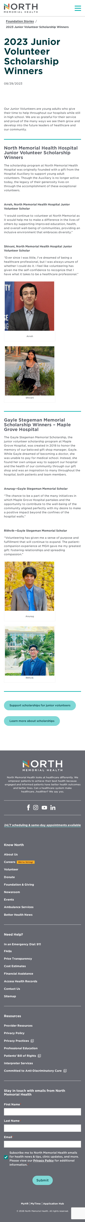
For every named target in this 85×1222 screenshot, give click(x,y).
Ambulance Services (18, 907)
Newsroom (12, 892)
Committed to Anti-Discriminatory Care (41, 1070)
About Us (11, 854)
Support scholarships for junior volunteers (39, 705)
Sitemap (10, 996)
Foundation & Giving (19, 884)
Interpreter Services (18, 1063)
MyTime (36, 1203)
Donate (9, 877)
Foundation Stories (20, 21)
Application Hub (53, 1203)
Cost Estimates (15, 966)
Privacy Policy (14, 1033)
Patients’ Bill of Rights (28, 1056)
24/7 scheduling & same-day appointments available (42, 825)
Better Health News (18, 914)
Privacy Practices (24, 1041)
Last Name (12, 1120)
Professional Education (21, 1048)
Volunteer (11, 869)
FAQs (8, 951)
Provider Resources (18, 1025)
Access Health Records (20, 981)
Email (8, 1137)
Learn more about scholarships (31, 720)
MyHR (25, 1203)
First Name (12, 1104)
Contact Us (12, 988)
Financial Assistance (18, 973)
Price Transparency (18, 958)
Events (9, 899)
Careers (9, 862)
